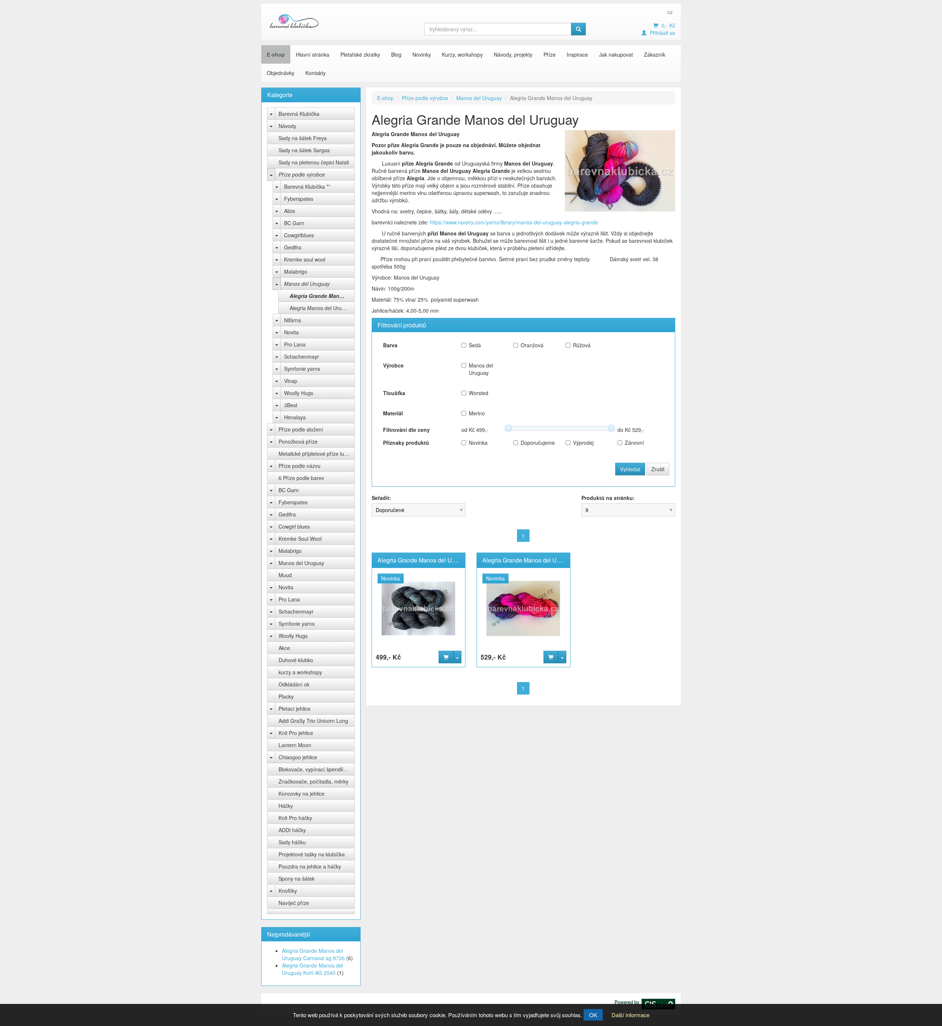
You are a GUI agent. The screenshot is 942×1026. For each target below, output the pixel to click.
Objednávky (280, 73)
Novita (291, 332)
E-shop (276, 54)
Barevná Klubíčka (299, 113)
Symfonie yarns (302, 368)
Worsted (478, 393)
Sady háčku (292, 842)
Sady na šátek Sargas (304, 150)
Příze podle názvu (300, 465)
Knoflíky (288, 890)
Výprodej (583, 442)
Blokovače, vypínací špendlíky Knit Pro (317, 769)
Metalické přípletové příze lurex (315, 453)
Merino (477, 413)
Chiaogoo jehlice (298, 757)
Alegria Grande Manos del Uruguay (322, 295)
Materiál (393, 413)
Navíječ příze (294, 902)
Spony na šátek (297, 878)
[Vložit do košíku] (446, 657)
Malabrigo (295, 271)
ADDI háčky (292, 830)
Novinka (478, 442)
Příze (549, 54)
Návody (287, 125)
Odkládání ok (294, 684)
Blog (396, 54)
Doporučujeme (537, 442)
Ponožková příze (298, 441)
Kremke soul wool (304, 259)
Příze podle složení (301, 429)
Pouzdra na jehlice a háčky (310, 866)
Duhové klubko (296, 660)
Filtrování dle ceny (406, 429)
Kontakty (315, 73)
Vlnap (290, 380)
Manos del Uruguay (307, 283)
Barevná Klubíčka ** (307, 186)
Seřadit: (381, 497)
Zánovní (634, 442)
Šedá (475, 345)
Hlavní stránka (312, 54)
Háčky (286, 805)
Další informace (630, 1015)
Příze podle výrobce (302, 174)
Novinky (421, 54)
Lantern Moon (295, 745)
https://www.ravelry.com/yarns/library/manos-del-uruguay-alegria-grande (514, 222)
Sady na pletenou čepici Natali (314, 162)
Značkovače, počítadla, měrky (313, 781)
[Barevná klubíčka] (294, 21)
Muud (285, 575)
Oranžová (532, 345)
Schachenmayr (301, 356)
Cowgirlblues (299, 235)
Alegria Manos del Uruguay (321, 308)
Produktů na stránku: (608, 497)
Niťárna (292, 320)
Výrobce (393, 365)
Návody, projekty (513, 54)
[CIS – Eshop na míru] (645, 1003)
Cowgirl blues (294, 526)
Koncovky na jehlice (302, 793)
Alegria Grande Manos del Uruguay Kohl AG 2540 (312, 969)
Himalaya (295, 417)
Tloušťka (394, 393)
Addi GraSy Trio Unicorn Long (313, 720)
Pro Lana (294, 344)
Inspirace (577, 54)
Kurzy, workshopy (462, 54)
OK (593, 1015)
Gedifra (292, 247)
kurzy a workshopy (300, 672)
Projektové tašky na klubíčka (312, 854)
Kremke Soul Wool (300, 538)
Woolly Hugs (298, 393)
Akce (284, 648)
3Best (290, 405)
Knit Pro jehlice (296, 732)
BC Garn (294, 223)
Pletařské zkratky (360, 54)
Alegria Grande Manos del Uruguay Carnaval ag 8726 (313, 954)
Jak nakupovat (616, 54)
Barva (390, 345)
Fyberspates (298, 198)
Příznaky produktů (406, 442)
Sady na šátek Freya (303, 138)
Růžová (582, 345)
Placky (286, 696)
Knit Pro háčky (295, 817)
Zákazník (654, 54)
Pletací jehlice (295, 708)
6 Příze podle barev (301, 478)
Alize (289, 210)
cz (670, 11)
